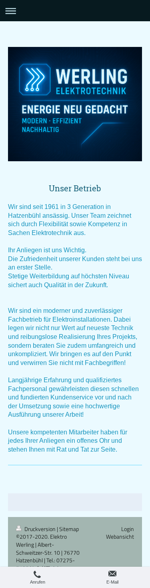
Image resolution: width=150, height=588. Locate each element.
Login (127, 529)
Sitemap (69, 529)
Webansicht (120, 536)
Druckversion (40, 529)
